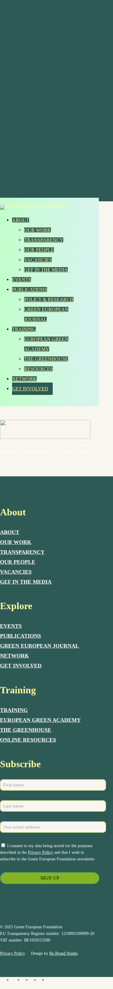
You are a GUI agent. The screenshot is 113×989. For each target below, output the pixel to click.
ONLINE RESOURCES (28, 740)
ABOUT (9, 532)
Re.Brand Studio (63, 953)
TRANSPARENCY (22, 552)
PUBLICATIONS (20, 636)
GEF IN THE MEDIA (26, 582)
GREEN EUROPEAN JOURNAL (39, 646)
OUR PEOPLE (17, 562)
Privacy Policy (40, 852)
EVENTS (11, 626)
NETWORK (14, 656)
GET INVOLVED (21, 666)
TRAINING (14, 710)
